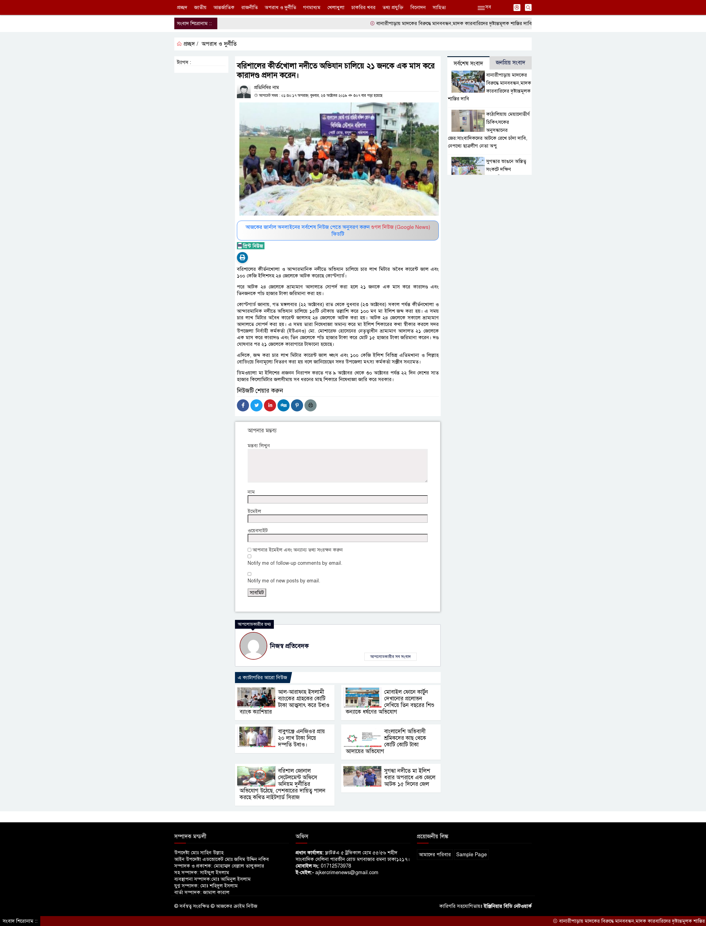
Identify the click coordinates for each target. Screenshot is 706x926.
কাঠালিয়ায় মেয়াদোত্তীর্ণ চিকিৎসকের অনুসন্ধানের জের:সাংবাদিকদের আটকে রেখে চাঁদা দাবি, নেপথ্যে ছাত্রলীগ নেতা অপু (489, 130)
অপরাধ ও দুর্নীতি (280, 7)
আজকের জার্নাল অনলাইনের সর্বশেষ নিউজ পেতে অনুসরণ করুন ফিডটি (338, 230)
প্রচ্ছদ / (190, 44)
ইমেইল (254, 511)
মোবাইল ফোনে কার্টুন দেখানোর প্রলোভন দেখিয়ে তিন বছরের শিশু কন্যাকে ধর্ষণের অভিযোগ (390, 702)
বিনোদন (418, 7)
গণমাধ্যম (311, 7)
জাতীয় (200, 7)
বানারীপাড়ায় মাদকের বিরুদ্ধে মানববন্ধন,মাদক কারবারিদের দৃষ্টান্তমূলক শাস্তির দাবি (422, 23)
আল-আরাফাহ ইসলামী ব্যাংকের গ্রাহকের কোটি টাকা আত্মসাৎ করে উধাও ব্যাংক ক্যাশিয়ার (285, 702)
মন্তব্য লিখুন (259, 446)
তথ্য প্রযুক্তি (393, 7)
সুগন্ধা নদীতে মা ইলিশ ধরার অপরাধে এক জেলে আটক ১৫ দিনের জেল (409, 777)
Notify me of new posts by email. (284, 581)
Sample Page (471, 855)
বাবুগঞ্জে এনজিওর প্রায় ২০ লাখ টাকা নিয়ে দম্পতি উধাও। (301, 738)
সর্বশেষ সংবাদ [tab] (468, 63)
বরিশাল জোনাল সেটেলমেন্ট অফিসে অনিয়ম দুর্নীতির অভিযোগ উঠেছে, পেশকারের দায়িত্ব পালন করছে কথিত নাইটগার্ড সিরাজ (282, 784)
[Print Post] (242, 257)
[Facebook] (243, 405)
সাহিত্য (439, 7)
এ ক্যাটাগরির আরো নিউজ (262, 678)
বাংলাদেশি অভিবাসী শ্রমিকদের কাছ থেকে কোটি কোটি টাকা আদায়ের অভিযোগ (386, 741)
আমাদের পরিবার (435, 855)
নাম (251, 492)
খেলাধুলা (335, 7)
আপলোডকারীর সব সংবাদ (390, 656)
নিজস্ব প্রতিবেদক (289, 646)
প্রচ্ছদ (182, 7)
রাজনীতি (249, 7)
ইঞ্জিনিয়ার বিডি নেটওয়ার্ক (508, 906)
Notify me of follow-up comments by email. (295, 563)
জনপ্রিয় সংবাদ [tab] (510, 62)
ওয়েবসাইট (258, 531)
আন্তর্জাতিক (223, 7)
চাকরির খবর (363, 7)
